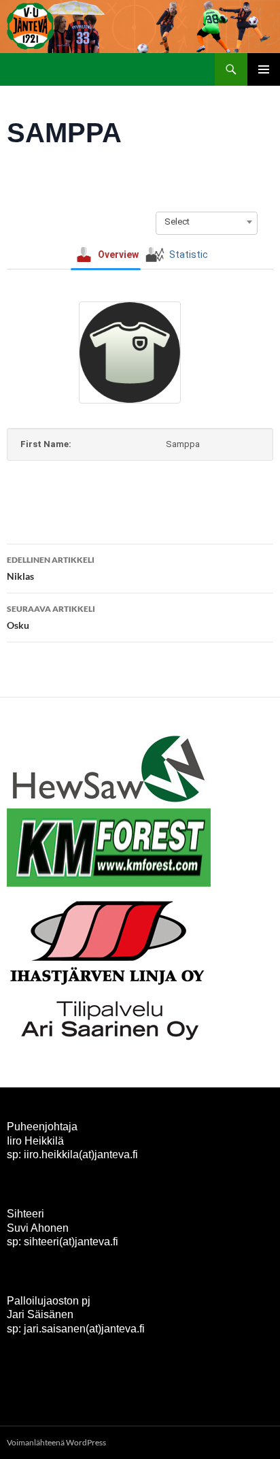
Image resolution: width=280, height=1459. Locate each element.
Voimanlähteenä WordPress (56, 1442)
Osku (51, 617)
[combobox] (206, 221)
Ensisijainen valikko (263, 69)
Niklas (50, 568)
